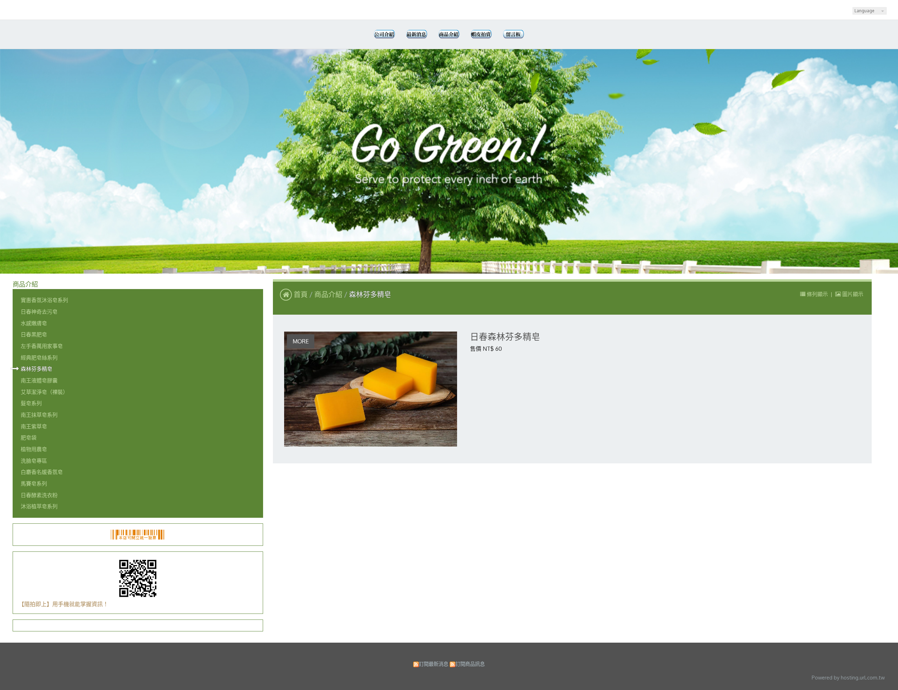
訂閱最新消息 (433, 664)
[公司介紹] (384, 34)
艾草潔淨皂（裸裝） (44, 391)
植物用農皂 (34, 449)
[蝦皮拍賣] (481, 34)
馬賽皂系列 (34, 483)
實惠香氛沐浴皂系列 (44, 299)
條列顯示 (817, 294)
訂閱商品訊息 (470, 664)
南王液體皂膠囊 (39, 380)
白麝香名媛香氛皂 (42, 471)
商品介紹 (329, 294)
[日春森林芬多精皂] (370, 389)
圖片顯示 (852, 294)
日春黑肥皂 (34, 334)
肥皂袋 (28, 437)
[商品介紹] (449, 34)
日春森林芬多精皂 (505, 336)
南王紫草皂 (34, 426)
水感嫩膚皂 (34, 323)
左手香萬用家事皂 (42, 345)
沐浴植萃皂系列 (39, 506)
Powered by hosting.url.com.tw (848, 677)
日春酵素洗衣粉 (39, 494)
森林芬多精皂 (36, 368)
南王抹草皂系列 (39, 414)
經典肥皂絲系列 (39, 357)
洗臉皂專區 (34, 460)
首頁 (301, 294)
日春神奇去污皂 (39, 311)
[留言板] (513, 34)
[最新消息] (417, 34)
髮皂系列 (31, 403)
